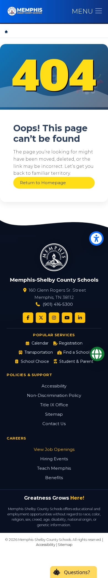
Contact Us (54, 423)
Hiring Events (54, 458)
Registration (71, 343)
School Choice (35, 361)
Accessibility (54, 386)
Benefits (54, 477)
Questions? (77, 572)
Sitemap (54, 414)
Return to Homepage (43, 182)
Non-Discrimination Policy (54, 395)
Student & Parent (76, 361)
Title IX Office (54, 404)
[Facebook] (28, 317)
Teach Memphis (54, 468)
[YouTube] (67, 317)
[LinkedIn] (80, 317)
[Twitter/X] (41, 317)
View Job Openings (54, 449)
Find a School (76, 352)
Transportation (38, 352)
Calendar (40, 343)
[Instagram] (54, 317)
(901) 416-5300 (58, 304)
